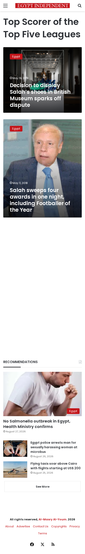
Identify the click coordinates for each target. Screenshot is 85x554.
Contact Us (40, 526)
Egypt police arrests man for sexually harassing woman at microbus (54, 447)
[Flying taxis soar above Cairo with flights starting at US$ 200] (15, 469)
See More (42, 487)
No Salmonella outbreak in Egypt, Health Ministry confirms (36, 423)
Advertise (23, 526)
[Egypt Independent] (42, 5)
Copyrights (59, 526)
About (9, 526)
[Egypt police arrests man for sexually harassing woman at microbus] (15, 448)
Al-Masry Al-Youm (52, 519)
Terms (42, 533)
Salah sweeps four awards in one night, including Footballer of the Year (40, 200)
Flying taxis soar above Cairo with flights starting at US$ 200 (56, 465)
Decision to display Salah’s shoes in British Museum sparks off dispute (40, 95)
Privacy (75, 526)
